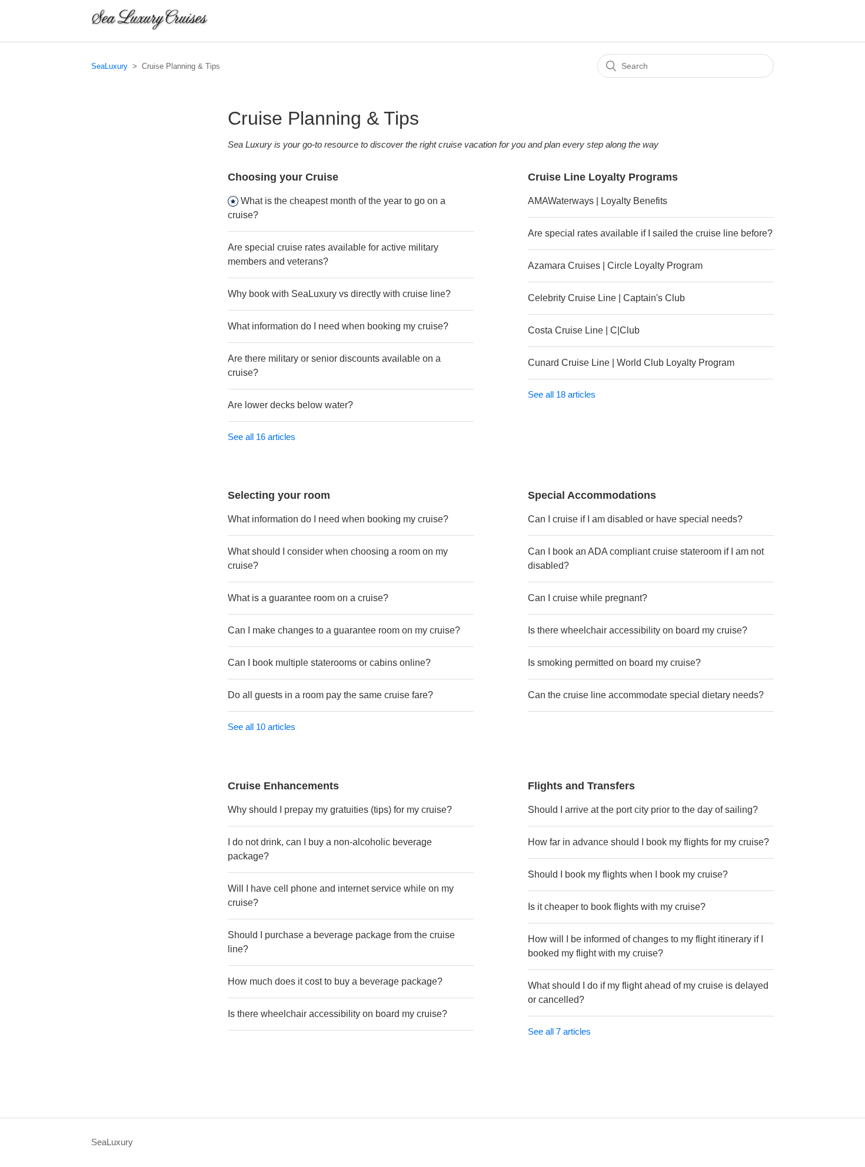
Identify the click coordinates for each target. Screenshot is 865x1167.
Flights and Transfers (581, 786)
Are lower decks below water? (290, 405)
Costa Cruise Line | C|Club (584, 330)
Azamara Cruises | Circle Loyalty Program (615, 266)
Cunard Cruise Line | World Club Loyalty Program (631, 363)
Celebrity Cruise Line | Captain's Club (606, 298)
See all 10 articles (261, 727)
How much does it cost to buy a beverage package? (335, 981)
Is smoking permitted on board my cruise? (614, 663)
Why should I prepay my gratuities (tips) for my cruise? (340, 810)
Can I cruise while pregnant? (587, 598)
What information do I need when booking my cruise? (338, 326)
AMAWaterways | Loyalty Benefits (597, 201)
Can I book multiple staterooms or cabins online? (329, 663)
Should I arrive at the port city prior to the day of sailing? (643, 810)
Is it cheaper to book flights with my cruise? (617, 907)
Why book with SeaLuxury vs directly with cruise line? (339, 294)
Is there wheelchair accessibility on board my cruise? (637, 630)
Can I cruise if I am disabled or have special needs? (635, 519)
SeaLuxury (109, 66)
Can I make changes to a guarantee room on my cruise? (344, 630)
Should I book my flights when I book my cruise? (628, 874)
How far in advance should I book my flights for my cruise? (648, 842)
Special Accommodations (592, 495)
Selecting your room (279, 495)
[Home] (149, 27)
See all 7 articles (559, 1031)
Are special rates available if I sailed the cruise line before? (650, 233)
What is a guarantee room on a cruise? (308, 598)
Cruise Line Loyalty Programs (603, 177)
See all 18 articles (561, 394)
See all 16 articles (261, 437)
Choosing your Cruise (283, 177)
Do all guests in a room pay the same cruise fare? (330, 695)
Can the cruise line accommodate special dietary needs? (646, 695)
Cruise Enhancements (283, 786)
